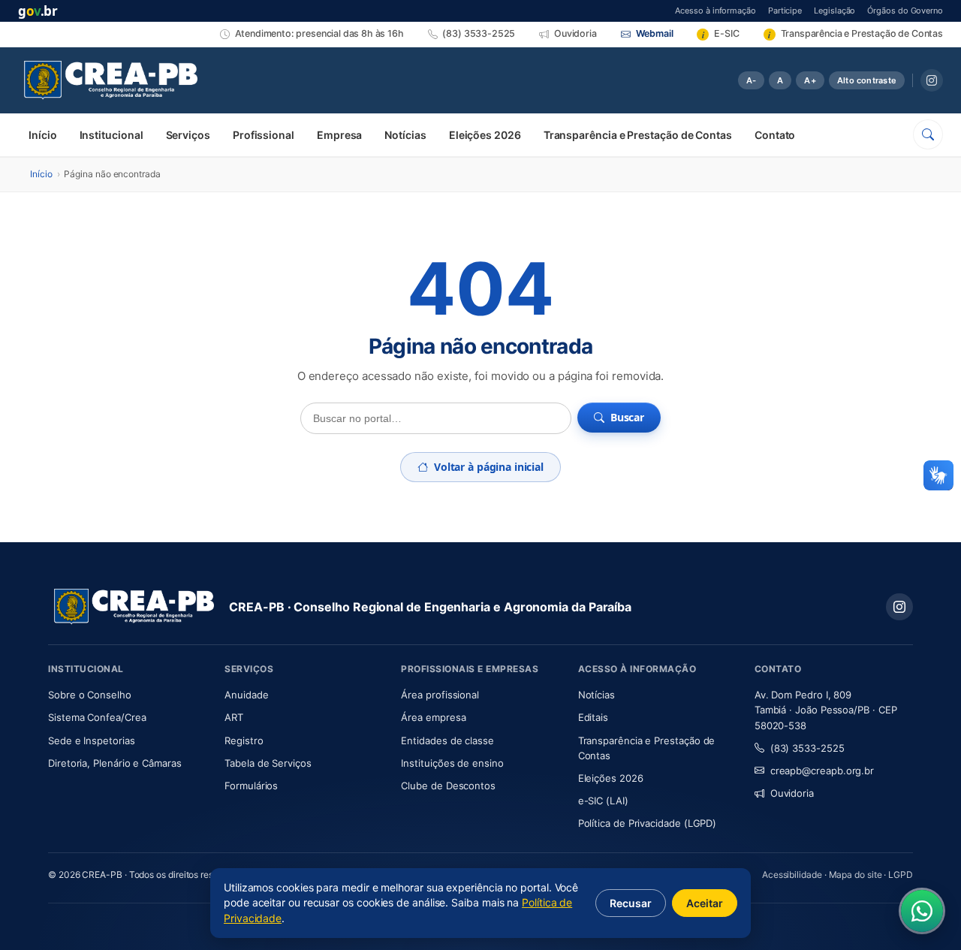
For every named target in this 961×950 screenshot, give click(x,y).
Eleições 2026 (485, 134)
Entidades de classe (447, 740)
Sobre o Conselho (127, 694)
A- (751, 80)
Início (43, 134)
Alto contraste (866, 80)
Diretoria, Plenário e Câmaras (127, 762)
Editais (593, 717)
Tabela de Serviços (268, 763)
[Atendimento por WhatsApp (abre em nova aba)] (922, 911)
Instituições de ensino (452, 763)
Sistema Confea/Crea (127, 716)
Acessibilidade (792, 874)
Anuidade (290, 694)
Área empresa (433, 717)
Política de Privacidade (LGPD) (647, 823)
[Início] (110, 80)
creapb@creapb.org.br (822, 771)
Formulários (251, 786)
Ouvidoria (792, 793)
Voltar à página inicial (489, 467)
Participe (785, 10)
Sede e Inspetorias (91, 740)
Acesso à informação (715, 10)
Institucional (111, 134)
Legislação (834, 10)
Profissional (263, 134)
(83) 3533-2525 (807, 748)
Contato (775, 134)
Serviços (188, 134)
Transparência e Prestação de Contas (638, 134)
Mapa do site (855, 874)
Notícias (405, 134)
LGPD (900, 874)
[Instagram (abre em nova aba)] (931, 80)
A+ (809, 80)
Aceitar (704, 903)
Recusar (631, 903)
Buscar (627, 417)
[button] (938, 475)
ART (278, 716)
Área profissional (440, 695)
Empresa (339, 134)
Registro (243, 740)
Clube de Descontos (448, 786)
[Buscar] (928, 134)
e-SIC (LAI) (603, 801)
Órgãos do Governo (905, 10)
